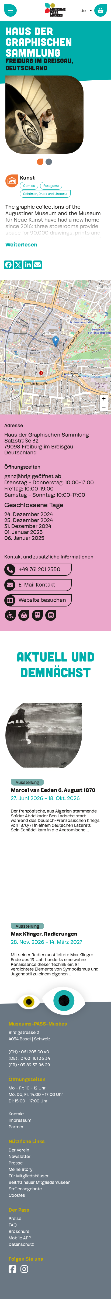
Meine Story (20, 1170)
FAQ (13, 1225)
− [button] (104, 407)
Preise (15, 1219)
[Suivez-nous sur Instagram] (24, 1269)
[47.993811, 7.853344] (55, 341)
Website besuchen (42, 600)
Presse (16, 1163)
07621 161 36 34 (35, 1059)
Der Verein (19, 1150)
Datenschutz (21, 1245)
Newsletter (19, 1157)
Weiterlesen (21, 245)
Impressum (20, 1121)
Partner (16, 1127)
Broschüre (19, 1232)
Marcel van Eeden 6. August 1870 (53, 790)
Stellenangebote (25, 1189)
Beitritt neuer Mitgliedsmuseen (39, 1183)
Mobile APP (20, 1238)
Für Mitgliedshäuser (28, 1176)
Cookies (17, 1196)
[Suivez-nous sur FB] (13, 1269)
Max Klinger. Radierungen (44, 934)
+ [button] (104, 398)
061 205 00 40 (35, 1052)
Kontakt (16, 1114)
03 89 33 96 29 (35, 1065)
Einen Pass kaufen (100, 10)
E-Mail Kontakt (37, 585)
